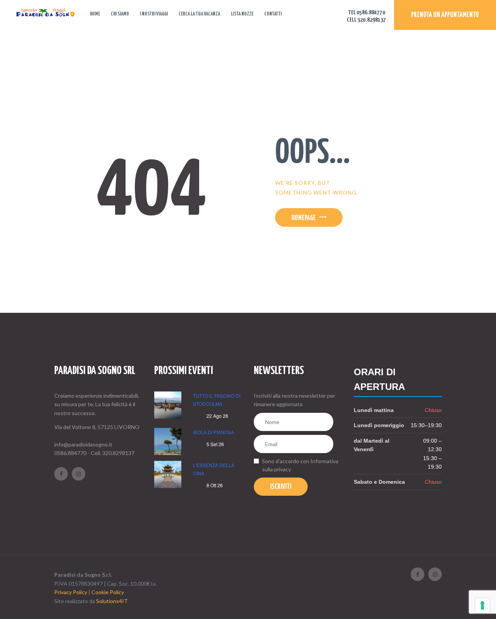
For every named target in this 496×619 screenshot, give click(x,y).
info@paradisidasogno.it (83, 444)
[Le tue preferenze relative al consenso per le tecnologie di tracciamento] (482, 605)
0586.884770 (70, 453)
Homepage (303, 218)
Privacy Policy (70, 592)
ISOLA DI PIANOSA (213, 432)
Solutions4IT (112, 601)
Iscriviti (280, 486)
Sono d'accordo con (300, 465)
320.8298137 (118, 453)
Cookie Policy (107, 592)
